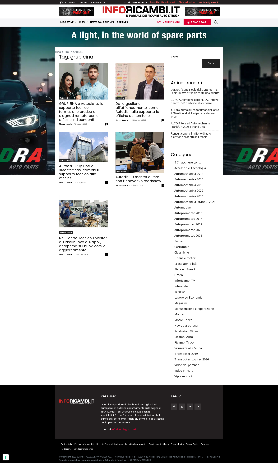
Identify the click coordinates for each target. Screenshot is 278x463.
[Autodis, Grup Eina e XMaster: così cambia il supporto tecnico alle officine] (83, 147)
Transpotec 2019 (186, 354)
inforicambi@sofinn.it (124, 429)
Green (178, 275)
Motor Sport (183, 320)
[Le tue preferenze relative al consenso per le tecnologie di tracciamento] (6, 457)
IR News (179, 292)
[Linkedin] (190, 407)
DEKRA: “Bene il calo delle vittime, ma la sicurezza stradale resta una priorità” (195, 91)
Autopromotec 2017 (188, 219)
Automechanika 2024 (188, 196)
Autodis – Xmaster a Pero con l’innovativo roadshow (138, 179)
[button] (215, 22)
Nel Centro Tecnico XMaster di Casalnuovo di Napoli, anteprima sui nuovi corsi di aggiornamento (83, 244)
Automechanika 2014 (188, 174)
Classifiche (181, 252)
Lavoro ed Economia (188, 297)
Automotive (65, 98)
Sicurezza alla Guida (188, 348)
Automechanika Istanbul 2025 (194, 202)
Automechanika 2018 (188, 185)
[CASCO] (76, 11)
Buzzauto (180, 241)
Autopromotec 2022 (188, 230)
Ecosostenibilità (185, 264)
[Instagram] (182, 407)
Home (58, 51)
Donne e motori (185, 258)
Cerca (175, 57)
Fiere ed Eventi (122, 171)
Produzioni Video (186, 331)
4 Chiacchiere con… (187, 162)
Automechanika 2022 (188, 190)
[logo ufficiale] (76, 401)
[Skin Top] (139, 37)
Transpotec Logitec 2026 (191, 359)
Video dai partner (186, 365)
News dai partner (186, 325)
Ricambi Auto (183, 337)
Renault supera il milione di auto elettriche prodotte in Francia (191, 135)
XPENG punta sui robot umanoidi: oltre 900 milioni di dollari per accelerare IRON (195, 113)
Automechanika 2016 (188, 179)
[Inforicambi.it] (141, 11)
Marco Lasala (65, 124)
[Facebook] (174, 407)
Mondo (179, 314)
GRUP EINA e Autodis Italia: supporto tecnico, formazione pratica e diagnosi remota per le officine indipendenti (81, 111)
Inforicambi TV (184, 280)
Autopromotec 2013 (188, 213)
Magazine (181, 303)
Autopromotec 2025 (188, 235)
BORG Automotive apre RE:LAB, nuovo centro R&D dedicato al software (194, 101)
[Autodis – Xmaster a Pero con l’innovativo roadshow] (140, 152)
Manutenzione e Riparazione (194, 309)
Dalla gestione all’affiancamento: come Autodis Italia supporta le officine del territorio (137, 109)
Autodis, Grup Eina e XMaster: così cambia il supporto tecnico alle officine (79, 172)
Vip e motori (183, 376)
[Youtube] (198, 407)
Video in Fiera (183, 370)
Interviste (120, 98)
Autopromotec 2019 (188, 224)
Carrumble (181, 247)
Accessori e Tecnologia (190, 168)
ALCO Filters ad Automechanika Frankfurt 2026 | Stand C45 (190, 125)
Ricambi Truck (184, 342)
